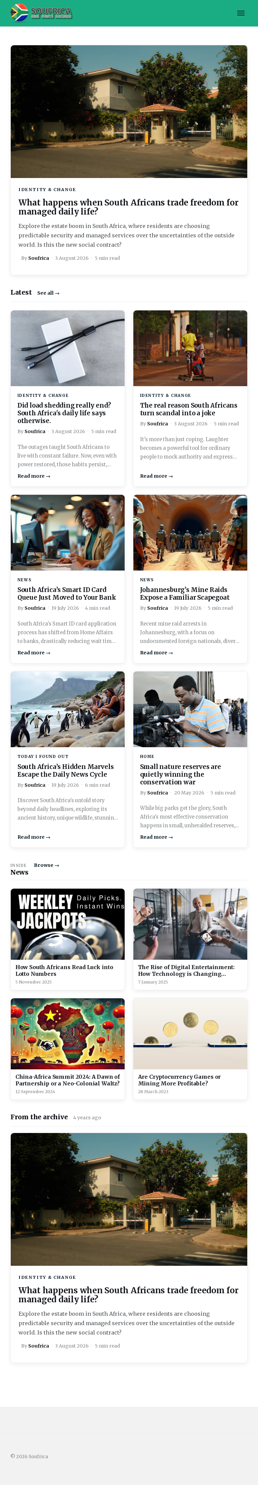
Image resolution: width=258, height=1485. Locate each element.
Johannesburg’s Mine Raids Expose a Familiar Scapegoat (185, 593)
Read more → (33, 476)
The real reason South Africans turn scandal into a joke (189, 409)
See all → (48, 293)
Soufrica (38, 258)
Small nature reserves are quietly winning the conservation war (180, 774)
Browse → (46, 865)
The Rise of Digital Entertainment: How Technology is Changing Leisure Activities (186, 974)
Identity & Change (47, 189)
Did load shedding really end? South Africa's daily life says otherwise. (64, 413)
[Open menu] (241, 13)
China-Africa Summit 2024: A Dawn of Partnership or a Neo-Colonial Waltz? (67, 1080)
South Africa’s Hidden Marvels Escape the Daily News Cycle (65, 770)
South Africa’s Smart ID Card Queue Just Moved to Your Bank (66, 593)
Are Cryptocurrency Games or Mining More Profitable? (179, 1080)
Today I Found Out (43, 756)
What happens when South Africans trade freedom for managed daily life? (128, 207)
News (24, 580)
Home (147, 756)
